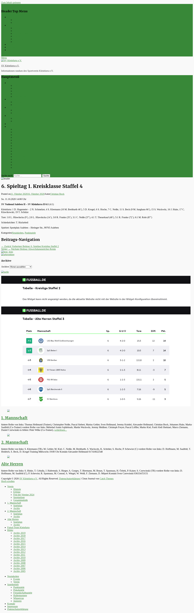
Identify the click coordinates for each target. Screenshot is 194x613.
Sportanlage (19, 93)
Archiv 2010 (19, 154)
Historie (17, 85)
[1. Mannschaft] (8, 411)
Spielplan (17, 102)
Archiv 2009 (19, 156)
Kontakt (11, 44)
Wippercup (18, 39)
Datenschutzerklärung (17, 50)
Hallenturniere (20, 36)
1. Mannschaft (14, 99)
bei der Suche (7, 172)
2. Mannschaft (14, 107)
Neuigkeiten (13, 17)
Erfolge (16, 88)
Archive (5, 266)
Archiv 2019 (19, 129)
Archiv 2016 (19, 137)
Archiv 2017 (19, 134)
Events (16, 20)
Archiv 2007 (19, 162)
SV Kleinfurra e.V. (10, 65)
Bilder (10, 126)
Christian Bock (57, 194)
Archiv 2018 (19, 132)
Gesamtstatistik (20, 96)
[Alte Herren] (8, 457)
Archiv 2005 (19, 167)
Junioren (17, 41)
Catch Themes (107, 478)
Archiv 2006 (19, 164)
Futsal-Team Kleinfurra (18, 124)
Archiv (16, 104)
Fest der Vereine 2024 (23, 91)
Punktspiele (18, 28)
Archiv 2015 (19, 140)
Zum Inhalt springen (11, 2)
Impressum (12, 47)
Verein (16, 22)
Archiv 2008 (19, 159)
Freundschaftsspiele (22, 33)
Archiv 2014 (19, 143)
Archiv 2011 (19, 151)
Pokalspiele (18, 30)
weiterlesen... (60, 430)
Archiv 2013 (19, 145)
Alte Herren (13, 115)
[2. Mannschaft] (8, 435)
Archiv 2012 (19, 148)
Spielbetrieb (13, 25)
